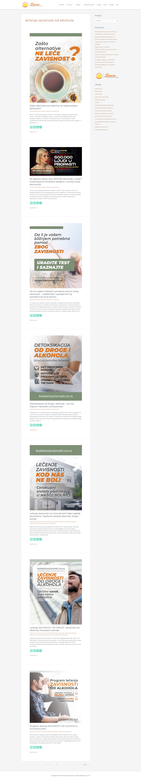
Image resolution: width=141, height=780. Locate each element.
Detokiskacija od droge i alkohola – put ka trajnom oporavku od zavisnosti (52, 405)
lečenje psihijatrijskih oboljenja (104, 105)
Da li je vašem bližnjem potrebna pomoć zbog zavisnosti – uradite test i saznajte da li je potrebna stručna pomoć (54, 294)
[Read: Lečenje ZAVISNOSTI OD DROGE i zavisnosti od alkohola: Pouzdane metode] (56, 592)
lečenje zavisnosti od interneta (104, 113)
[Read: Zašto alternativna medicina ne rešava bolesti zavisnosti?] (56, 67)
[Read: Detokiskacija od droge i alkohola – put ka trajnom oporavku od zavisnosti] (56, 368)
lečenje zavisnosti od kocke (103, 116)
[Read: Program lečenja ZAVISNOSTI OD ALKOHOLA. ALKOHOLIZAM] (56, 696)
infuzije (97, 102)
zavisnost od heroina (36, 523)
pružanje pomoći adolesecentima (105, 119)
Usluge (78, 4)
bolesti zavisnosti (35, 111)
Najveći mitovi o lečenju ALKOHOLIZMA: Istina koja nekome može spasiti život (106, 49)
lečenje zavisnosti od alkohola (50, 111)
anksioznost (98, 94)
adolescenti (98, 89)
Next (85, 764)
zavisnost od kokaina (49, 523)
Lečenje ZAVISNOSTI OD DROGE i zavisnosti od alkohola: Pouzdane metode (54, 629)
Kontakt (111, 4)
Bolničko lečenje (89, 4)
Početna (61, 4)
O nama (69, 4)
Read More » (34, 132)
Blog (105, 4)
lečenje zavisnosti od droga (67, 521)
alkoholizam (98, 91)
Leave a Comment (35, 633)
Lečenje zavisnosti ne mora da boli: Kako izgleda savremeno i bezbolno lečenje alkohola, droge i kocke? (55, 516)
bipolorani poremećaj (101, 97)
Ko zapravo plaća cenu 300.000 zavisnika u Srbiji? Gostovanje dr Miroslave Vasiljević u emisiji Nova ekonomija (56, 182)
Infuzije (99, 4)
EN (117, 4)
